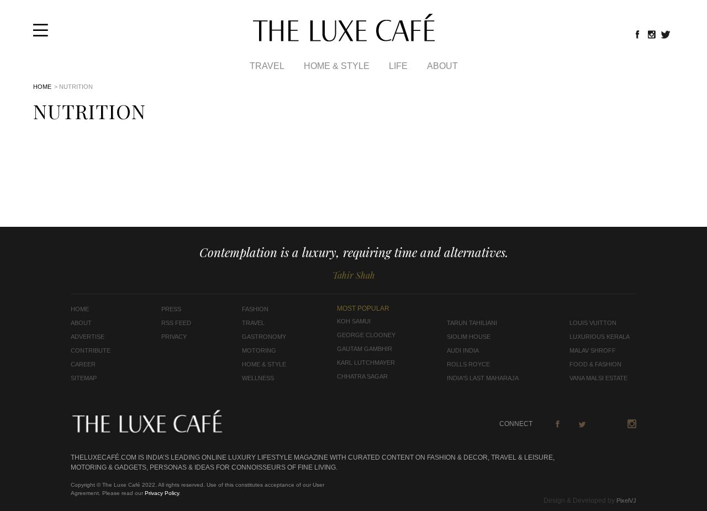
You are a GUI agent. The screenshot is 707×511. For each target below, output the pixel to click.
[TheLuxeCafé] (344, 38)
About (442, 66)
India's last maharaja (483, 378)
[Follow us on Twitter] (666, 34)
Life (398, 66)
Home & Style (337, 66)
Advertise (87, 336)
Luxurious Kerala (599, 336)
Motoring (259, 350)
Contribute (90, 350)
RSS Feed (176, 323)
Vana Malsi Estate (598, 378)
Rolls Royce (468, 364)
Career (83, 364)
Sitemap (84, 378)
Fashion (255, 309)
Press (171, 309)
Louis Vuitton (592, 323)
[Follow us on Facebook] (637, 34)
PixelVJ (626, 500)
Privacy (174, 336)
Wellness (258, 378)
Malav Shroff (592, 350)
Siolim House (468, 336)
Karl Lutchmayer (366, 362)
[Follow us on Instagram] (652, 34)
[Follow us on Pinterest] (607, 423)
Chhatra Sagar (362, 376)
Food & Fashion (595, 364)
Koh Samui (354, 321)
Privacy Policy (162, 493)
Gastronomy (264, 336)
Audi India (463, 350)
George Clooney (366, 335)
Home (42, 86)
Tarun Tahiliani (472, 323)
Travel (267, 66)
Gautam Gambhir (364, 348)
